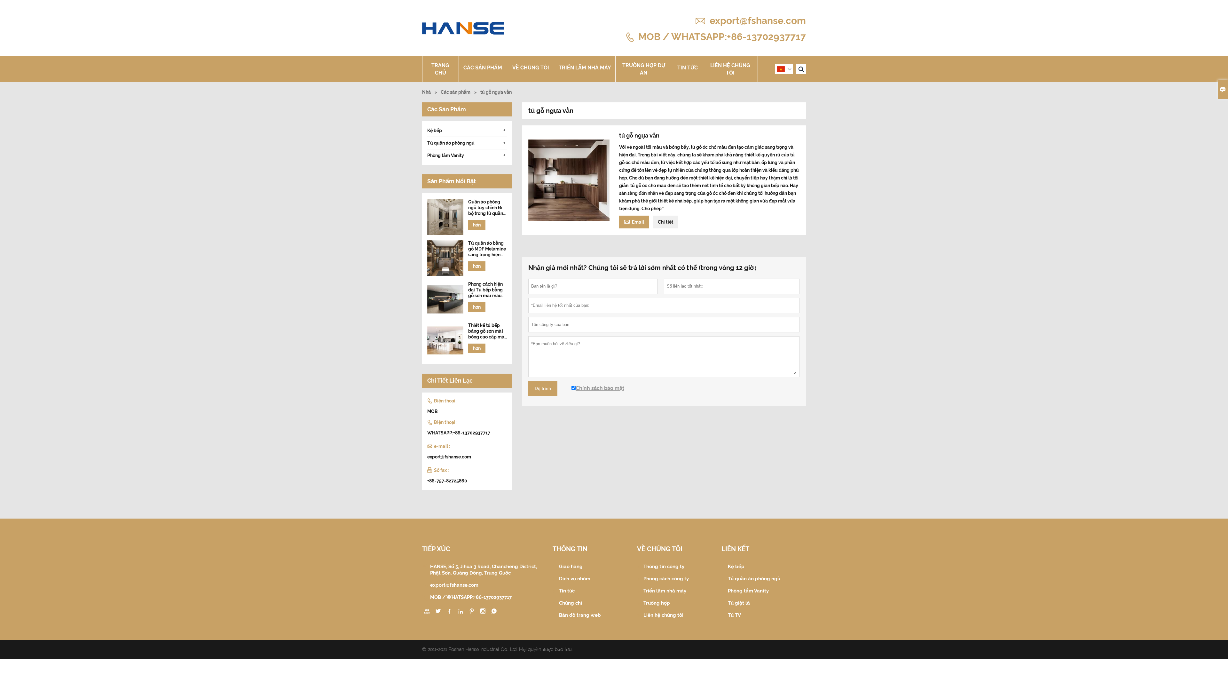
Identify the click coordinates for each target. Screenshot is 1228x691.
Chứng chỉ (570, 603)
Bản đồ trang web (580, 615)
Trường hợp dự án (643, 69)
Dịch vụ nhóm (574, 579)
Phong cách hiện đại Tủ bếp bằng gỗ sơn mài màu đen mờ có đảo (485, 290)
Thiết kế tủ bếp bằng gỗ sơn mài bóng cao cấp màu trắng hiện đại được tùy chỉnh (487, 331)
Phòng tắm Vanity (445, 155)
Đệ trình (543, 388)
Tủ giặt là (739, 603)
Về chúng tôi (530, 68)
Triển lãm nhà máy (585, 68)
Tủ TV (734, 615)
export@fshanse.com (758, 20)
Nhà (426, 92)
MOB (432, 411)
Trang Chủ (440, 69)
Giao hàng (571, 566)
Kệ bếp (434, 130)
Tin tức (687, 68)
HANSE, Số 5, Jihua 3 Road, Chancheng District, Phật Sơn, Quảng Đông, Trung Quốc (483, 570)
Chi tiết (665, 222)
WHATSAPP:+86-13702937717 (458, 432)
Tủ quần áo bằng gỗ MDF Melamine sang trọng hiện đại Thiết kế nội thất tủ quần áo (487, 249)
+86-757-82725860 (447, 480)
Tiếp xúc (436, 549)
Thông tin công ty (663, 566)
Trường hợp (656, 603)
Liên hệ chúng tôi (730, 69)
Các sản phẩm (482, 68)
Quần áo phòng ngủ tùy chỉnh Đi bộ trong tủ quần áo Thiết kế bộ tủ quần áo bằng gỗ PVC (485, 207)
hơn (477, 224)
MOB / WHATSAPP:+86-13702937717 (722, 36)
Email (634, 221)
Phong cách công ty (666, 579)
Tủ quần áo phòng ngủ (451, 143)
